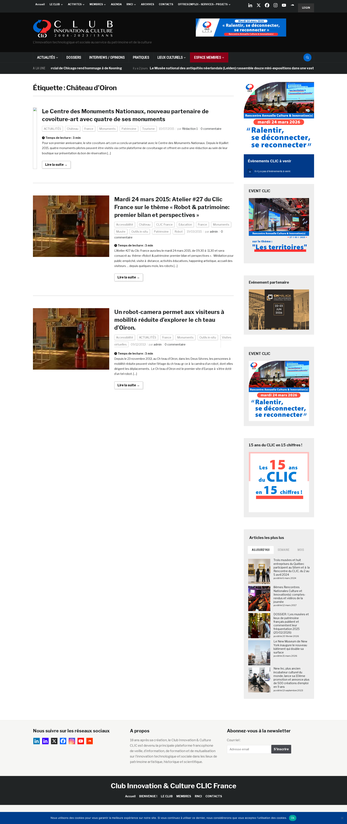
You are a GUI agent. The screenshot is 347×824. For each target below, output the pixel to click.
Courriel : (234, 740)
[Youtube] (284, 5)
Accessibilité (124, 224)
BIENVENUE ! (148, 796)
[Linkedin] (45, 741)
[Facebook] (267, 5)
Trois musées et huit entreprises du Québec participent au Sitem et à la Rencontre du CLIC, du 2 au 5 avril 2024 (292, 567)
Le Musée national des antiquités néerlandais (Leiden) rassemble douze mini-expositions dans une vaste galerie (219, 68)
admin (214, 231)
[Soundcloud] (292, 5)
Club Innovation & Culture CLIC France (173, 786)
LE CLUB (55, 4)
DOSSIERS (73, 57)
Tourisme (148, 128)
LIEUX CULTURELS (170, 57)
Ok (293, 817)
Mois (301, 549)
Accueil (40, 4)
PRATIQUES (141, 57)
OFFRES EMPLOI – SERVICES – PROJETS (203, 4)
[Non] (342, 818)
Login (306, 7)
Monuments (107, 128)
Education (185, 224)
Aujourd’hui (261, 549)
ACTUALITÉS (46, 57)
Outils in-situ (139, 231)
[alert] (279, 171)
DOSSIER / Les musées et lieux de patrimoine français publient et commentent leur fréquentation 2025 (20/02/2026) (291, 623)
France (88, 128)
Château (72, 128)
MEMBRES (96, 4)
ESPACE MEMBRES (207, 57)
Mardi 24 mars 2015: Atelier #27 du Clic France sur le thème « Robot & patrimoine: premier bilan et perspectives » (172, 207)
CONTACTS (166, 4)
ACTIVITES (75, 4)
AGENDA (116, 4)
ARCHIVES (147, 4)
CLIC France (164, 224)
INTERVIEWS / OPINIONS (107, 57)
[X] (259, 5)
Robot (179, 231)
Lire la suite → (56, 165)
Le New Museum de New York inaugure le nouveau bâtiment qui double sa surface (290, 647)
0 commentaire (211, 128)
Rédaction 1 (190, 128)
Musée (121, 231)
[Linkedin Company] (250, 5)
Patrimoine (128, 128)
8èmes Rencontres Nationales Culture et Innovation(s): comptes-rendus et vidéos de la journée (289, 594)
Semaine (284, 549)
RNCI (130, 4)
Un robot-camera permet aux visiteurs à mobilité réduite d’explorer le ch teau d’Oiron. (170, 320)
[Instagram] (275, 5)
